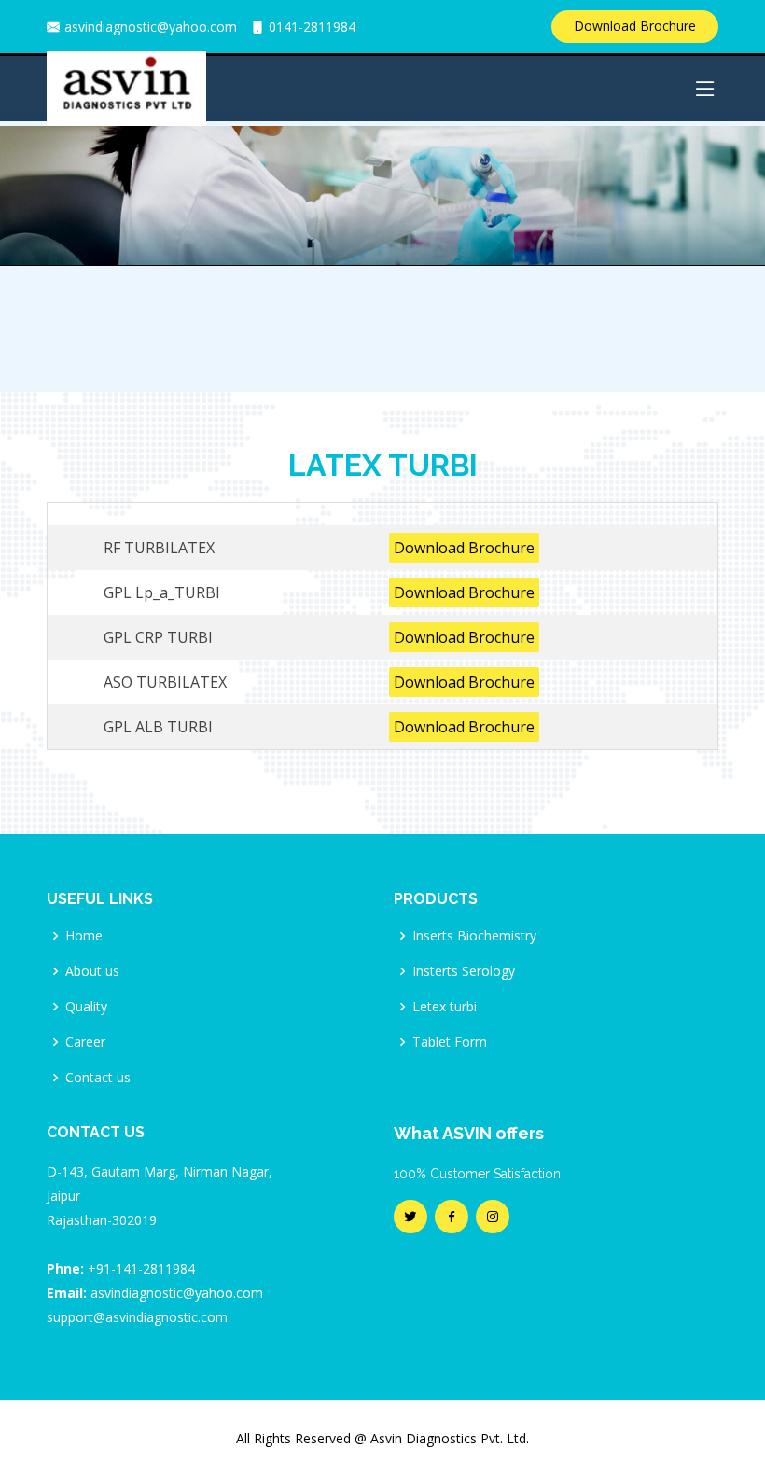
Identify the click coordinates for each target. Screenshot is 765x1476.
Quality (86, 1006)
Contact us (98, 1077)
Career (85, 1042)
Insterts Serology (463, 971)
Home (84, 935)
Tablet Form (449, 1042)
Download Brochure (635, 26)
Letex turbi (444, 1006)
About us (92, 971)
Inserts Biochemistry (474, 935)
